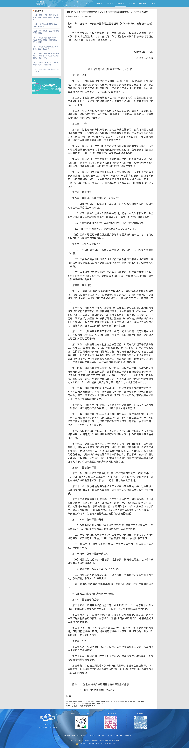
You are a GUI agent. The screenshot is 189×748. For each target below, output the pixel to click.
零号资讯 (66, 735)
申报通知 (99, 3)
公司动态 (131, 3)
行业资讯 (142, 3)
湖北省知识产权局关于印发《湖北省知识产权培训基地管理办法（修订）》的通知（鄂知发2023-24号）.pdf (105, 701)
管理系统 (128, 735)
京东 (40, 727)
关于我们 (75, 735)
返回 (153, 3)
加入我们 (84, 735)
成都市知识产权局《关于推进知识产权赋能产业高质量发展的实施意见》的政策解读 (46, 56)
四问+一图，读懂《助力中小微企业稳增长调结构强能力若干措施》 (46, 17)
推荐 (88, 3)
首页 (59, 735)
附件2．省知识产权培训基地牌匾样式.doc (81, 706)
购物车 (110, 735)
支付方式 (101, 735)
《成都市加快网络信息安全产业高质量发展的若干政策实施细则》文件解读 (45, 40)
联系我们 (93, 735)
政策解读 (120, 3)
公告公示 (110, 3)
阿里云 (45, 727)
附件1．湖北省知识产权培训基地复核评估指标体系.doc (86, 704)
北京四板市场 (52, 727)
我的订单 (118, 735)
